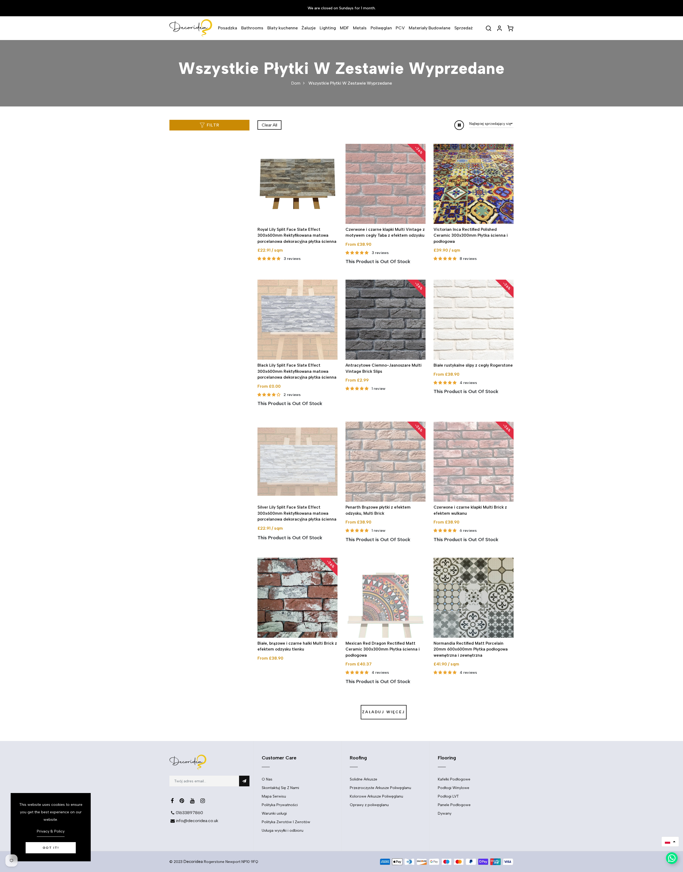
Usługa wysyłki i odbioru (282, 830)
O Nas (267, 779)
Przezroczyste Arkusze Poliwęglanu (380, 788)
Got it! (51, 848)
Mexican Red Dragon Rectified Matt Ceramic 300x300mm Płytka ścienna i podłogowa (383, 649)
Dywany (444, 813)
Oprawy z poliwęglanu (369, 805)
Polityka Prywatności (280, 805)
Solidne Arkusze (363, 779)
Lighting (328, 27)
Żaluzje (308, 27)
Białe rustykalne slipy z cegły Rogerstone (473, 365)
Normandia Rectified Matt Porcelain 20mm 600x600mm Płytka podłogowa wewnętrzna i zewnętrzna (471, 649)
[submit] (244, 781)
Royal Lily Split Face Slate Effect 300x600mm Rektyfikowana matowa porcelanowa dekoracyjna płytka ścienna (296, 235)
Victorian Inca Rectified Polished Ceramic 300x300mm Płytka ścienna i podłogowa (471, 235)
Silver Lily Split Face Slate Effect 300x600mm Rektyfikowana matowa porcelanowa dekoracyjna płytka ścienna (296, 513)
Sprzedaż (463, 27)
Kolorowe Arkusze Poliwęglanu (376, 796)
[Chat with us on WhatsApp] (672, 858)
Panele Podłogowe (454, 805)
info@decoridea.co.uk (197, 820)
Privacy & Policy (51, 831)
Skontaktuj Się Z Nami (280, 788)
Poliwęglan (381, 27)
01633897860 (189, 812)
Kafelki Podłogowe (454, 779)
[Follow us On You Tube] (192, 801)
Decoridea (193, 861)
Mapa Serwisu (274, 796)
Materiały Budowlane (429, 27)
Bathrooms (252, 27)
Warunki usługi (274, 813)
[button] (670, 841)
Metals (360, 27)
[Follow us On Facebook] (172, 801)
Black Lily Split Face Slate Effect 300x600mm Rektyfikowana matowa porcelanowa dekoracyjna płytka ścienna (296, 371)
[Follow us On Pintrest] (182, 801)
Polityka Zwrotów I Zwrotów (286, 822)
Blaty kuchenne (282, 27)
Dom (295, 83)
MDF (344, 27)
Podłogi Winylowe (453, 788)
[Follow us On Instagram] (202, 801)
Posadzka (227, 27)
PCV (400, 27)
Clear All (269, 125)
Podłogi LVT (448, 796)
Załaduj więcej (383, 712)
